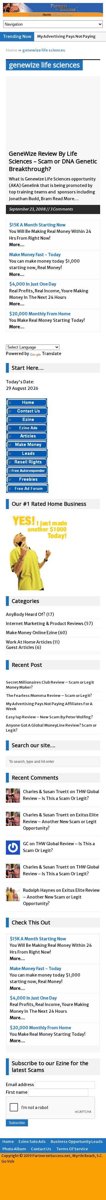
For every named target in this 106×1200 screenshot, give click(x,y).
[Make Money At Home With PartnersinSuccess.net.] (26, 403)
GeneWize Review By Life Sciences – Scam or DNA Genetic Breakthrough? (53, 161)
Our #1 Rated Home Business (49, 503)
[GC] (13, 851)
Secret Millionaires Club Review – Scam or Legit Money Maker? (50, 685)
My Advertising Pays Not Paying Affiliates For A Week (49, 706)
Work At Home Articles (29, 642)
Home (8, 1141)
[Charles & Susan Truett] (13, 799)
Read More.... (66, 198)
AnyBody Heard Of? (25, 614)
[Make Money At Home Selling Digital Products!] (26, 462)
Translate (51, 353)
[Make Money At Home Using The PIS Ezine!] (26, 420)
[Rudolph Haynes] (13, 898)
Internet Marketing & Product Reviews (44, 623)
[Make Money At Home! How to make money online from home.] (26, 445)
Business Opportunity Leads (77, 1141)
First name (16, 1092)
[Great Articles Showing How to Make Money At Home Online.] (26, 437)
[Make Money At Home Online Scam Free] (53, 10)
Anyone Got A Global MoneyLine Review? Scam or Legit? (51, 728)
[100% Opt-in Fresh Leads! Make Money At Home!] (27, 454)
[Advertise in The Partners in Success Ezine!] (26, 428)
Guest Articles (20, 647)
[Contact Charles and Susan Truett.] (27, 412)
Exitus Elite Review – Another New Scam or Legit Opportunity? (60, 821)
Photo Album (14, 1148)
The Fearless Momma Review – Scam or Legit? (49, 695)
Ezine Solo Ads (32, 1141)
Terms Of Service (72, 1148)
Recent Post (27, 664)
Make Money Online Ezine (31, 632)
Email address (20, 1084)
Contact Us (41, 1148)
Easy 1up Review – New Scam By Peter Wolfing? (49, 717)
